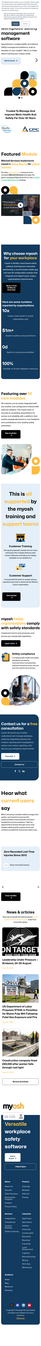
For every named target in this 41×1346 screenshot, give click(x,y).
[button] (36, 60)
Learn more (11, 643)
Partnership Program (10, 1198)
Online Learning (12, 1231)
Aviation (25, 1226)
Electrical (26, 1240)
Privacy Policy (11, 1207)
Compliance (10, 1222)
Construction (27, 1233)
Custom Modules (8, 1227)
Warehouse (27, 1267)
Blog (7, 1283)
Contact (8, 1203)
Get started (11, 596)
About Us (9, 1186)
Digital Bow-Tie (19, 164)
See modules (11, 434)
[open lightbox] (20, 205)
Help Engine (20, 1167)
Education (26, 1237)
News (7, 1279)
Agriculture (27, 1222)
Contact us (19, 764)
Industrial (26, 1244)
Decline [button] (25, 24)
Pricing (25, 1197)
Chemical (26, 1229)
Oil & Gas (26, 1264)
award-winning (14, 172)
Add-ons (25, 1194)
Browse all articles (20, 1082)
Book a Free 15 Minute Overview (11, 288)
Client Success (11, 1194)
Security (8, 1190)
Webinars (9, 1287)
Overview (26, 1186)
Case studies (11, 897)
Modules (26, 1190)
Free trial (10, 756)
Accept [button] (15, 24)
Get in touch (10, 61)
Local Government (27, 1248)
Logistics (26, 1253)
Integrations (10, 1218)
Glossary (9, 1290)
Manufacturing (28, 1257)
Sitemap (21, 1318)
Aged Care (26, 1218)
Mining (25, 1260)
